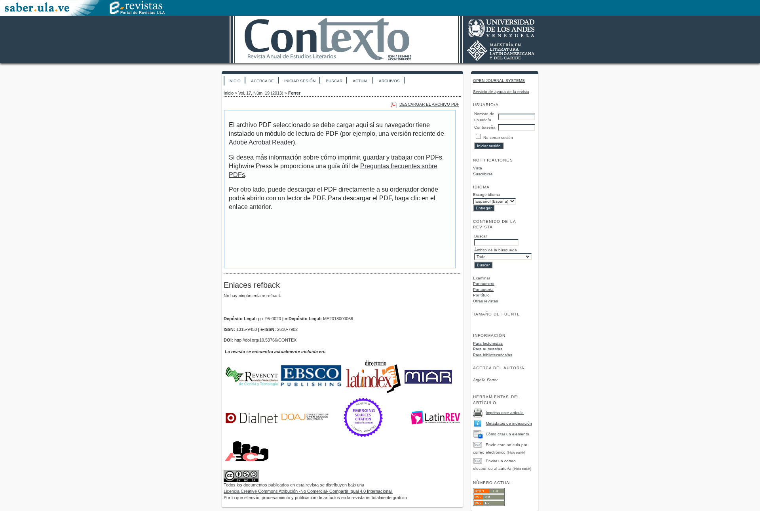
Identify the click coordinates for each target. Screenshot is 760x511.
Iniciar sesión (299, 81)
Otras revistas (485, 301)
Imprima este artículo (505, 412)
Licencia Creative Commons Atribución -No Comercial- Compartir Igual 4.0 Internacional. (308, 491)
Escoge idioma (486, 194)
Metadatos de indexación (509, 423)
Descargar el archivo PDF (429, 104)
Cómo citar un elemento (507, 434)
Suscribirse (483, 174)
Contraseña (485, 127)
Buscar (334, 81)
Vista (477, 168)
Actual (361, 81)
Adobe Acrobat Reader (261, 142)
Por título (481, 295)
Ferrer (294, 93)
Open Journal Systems (499, 80)
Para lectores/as (488, 343)
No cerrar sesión (498, 137)
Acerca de (262, 81)
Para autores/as (487, 349)
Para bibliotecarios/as (492, 355)
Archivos (389, 81)
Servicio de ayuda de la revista (501, 91)
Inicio (234, 81)
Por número (483, 283)
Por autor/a (483, 289)
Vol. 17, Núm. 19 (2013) (260, 93)
